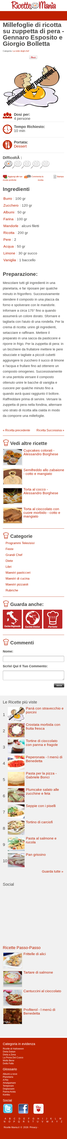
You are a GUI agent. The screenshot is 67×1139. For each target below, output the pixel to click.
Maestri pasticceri (18, 572)
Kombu (6, 1094)
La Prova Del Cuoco (13, 1057)
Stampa (60, 176)
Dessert (20, 146)
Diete (9, 560)
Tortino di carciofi (39, 822)
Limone (9, 253)
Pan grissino (36, 855)
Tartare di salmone (38, 972)
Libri (9, 566)
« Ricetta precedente (16, 430)
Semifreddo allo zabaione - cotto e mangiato (43, 472)
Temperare (8, 1086)
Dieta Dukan (9, 1051)
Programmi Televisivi (20, 543)
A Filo (5, 1080)
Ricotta (9, 232)
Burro (7, 198)
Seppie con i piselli (41, 806)
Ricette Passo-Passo (22, 947)
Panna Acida (9, 1091)
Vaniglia (9, 260)
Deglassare (9, 1088)
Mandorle (10, 225)
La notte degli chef (21, 51)
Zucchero (11, 205)
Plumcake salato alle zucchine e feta (42, 791)
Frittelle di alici (34, 954)
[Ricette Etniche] (32, 619)
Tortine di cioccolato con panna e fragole (42, 743)
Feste (9, 549)
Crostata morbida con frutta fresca (43, 726)
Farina (8, 219)
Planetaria (8, 1077)
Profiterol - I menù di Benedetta (39, 1011)
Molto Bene (8, 1060)
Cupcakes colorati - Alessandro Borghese (40, 452)
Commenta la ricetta (37, 178)
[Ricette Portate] (52, 619)
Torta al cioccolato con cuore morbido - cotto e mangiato (41, 512)
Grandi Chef (14, 554)
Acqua (8, 246)
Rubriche (12, 590)
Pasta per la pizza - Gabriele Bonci (41, 775)
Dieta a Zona (9, 1054)
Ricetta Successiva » (50, 430)
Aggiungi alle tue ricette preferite (12, 178)
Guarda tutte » (52, 871)
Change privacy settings (51, 1127)
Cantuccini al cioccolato (42, 991)
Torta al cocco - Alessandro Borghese (40, 491)
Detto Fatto (8, 1063)
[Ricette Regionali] (12, 619)
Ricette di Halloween (13, 1048)
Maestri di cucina (17, 578)
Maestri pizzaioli (17, 584)
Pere (7, 239)
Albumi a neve (10, 1074)
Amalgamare (9, 1083)
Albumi (8, 212)
